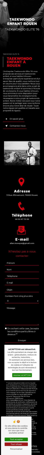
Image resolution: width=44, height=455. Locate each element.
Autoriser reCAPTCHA (22, 375)
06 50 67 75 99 (22, 219)
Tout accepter (16, 439)
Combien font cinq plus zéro (19, 296)
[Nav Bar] (4, 4)
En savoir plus (16, 119)
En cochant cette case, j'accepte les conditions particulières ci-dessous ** (23, 331)
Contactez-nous (17, 126)
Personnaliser (16, 449)
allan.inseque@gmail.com (22, 243)
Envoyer (22, 340)
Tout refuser (16, 444)
